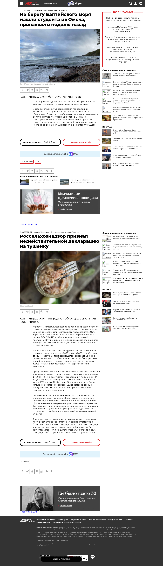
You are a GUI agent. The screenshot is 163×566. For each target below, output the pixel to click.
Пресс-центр (63, 520)
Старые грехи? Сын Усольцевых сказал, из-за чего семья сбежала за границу (127, 272)
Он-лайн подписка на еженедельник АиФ (105, 520)
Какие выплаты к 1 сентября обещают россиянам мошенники (127, 156)
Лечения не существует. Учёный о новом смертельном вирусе (126, 75)
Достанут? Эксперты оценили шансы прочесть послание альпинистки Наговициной (128, 280)
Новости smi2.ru (28, 224)
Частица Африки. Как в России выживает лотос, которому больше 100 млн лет (127, 264)
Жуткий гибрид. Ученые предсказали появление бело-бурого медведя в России (128, 84)
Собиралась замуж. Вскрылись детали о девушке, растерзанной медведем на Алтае (126, 101)
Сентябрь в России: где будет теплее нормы (127, 139)
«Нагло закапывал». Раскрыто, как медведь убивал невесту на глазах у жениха (127, 247)
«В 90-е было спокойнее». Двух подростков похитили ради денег (126, 237)
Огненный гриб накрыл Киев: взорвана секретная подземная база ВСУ (127, 132)
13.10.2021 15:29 (25, 10)
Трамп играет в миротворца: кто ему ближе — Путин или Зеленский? (127, 148)
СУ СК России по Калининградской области (37, 84)
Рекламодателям (44, 522)
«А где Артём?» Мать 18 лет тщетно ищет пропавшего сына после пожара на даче (127, 92)
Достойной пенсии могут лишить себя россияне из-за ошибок (126, 327)
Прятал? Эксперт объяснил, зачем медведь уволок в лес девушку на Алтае (126, 109)
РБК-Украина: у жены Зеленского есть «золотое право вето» (126, 164)
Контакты (129, 520)
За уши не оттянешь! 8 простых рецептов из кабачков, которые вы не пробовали (128, 118)
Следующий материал (61, 559)
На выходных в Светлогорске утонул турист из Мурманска (82, 181)
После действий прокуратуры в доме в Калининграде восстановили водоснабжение (123, 39)
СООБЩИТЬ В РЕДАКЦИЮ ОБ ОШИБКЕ (67, 522)
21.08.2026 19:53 (26, 232)
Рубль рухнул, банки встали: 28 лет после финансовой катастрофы (127, 294)
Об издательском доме (46, 520)
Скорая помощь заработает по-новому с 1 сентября (125, 319)
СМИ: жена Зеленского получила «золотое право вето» (126, 302)
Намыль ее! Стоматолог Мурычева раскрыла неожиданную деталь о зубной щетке (127, 255)
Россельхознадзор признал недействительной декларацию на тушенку (122, 60)
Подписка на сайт (78, 520)
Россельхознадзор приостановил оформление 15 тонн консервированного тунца (122, 49)
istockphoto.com (26, 306)
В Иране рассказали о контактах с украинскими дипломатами (126, 310)
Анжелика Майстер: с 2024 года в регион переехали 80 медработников (123, 29)
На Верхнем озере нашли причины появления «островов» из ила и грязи (123, 19)
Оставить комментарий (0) (81, 142)
